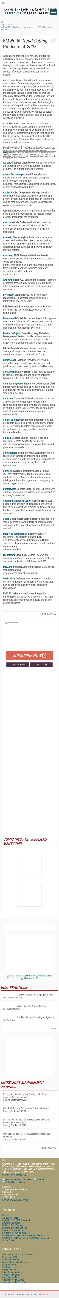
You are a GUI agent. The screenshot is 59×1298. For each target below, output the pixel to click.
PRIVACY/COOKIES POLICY (13, 1200)
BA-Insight (8, 294)
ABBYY (5, 152)
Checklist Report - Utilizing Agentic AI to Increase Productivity (28, 996)
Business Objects (12, 333)
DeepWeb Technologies (15, 533)
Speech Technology (11, 1274)
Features (4, 29)
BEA (5, 306)
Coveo (6, 518)
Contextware (9, 488)
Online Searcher (9, 1269)
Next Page (46, 614)
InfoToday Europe (10, 1267)
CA (4, 348)
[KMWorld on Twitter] (41, 1179)
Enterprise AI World (10, 1259)
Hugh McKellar (9, 27)
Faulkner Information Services (15, 1262)
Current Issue (18, 664)
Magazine (11, 1218)
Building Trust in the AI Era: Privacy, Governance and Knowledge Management (26, 1121)
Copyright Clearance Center (17, 500)
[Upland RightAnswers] (29, 894)
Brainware (8, 318)
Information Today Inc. (12, 1174)
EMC (5, 593)
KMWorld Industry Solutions (14, 1228)
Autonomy (8, 255)
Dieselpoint (9, 554)
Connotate (8, 470)
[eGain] (29, 866)
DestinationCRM (9, 1257)
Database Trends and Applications (17, 1254)
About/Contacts (9, 1240)
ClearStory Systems (13, 383)
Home (5, 1215)
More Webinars (49, 1148)
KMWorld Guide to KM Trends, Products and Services (25, 1238)
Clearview (8, 398)
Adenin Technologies (14, 174)
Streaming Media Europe (13, 1280)
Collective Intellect (13, 419)
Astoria (7, 222)
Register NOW (12, 12)
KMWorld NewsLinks (11, 1223)
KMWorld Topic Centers (12, 1225)
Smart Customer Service (13, 1272)
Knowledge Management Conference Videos (22, 1235)
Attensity (8, 237)
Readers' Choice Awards (13, 1230)
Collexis (7, 437)
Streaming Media (9, 1277)
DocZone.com (10, 566)
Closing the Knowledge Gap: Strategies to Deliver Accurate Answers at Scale (25, 1095)
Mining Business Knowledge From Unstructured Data (25, 1007)
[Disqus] (29, 715)
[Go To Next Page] (53, 40)
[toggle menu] (53, 12)
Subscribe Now (27, 655)
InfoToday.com (9, 1264)
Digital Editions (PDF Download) (16, 1220)
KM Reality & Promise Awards (15, 1233)
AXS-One (7, 279)
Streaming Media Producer (14, 1282)
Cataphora (8, 359)
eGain (6, 578)
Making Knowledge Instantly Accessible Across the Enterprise (26, 1135)
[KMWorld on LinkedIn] (17, 1179)
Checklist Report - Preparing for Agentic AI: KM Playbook (29, 1019)
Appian (6, 192)
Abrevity (7, 162)
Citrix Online (9, 371)
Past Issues (41, 664)
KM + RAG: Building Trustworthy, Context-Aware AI (26, 1108)
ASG (5, 210)
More (53, 1028)
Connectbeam (10, 452)
